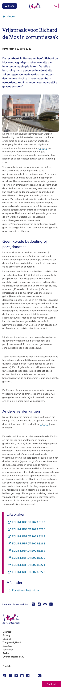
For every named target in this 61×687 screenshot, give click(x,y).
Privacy (6, 635)
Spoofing (7, 646)
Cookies (7, 639)
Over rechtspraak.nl (13, 656)
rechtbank (11, 436)
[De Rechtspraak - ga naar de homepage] (11, 619)
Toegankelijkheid (12, 642)
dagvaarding (42, 475)
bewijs (28, 177)
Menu (11, 6)
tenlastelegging (46, 158)
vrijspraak (45, 424)
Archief (6, 653)
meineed (42, 148)
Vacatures (7, 649)
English (7, 666)
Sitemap (7, 631)
